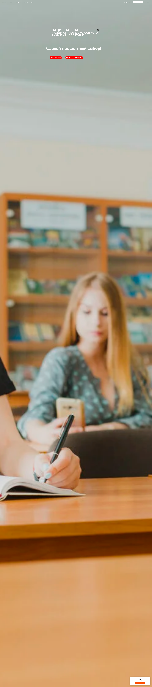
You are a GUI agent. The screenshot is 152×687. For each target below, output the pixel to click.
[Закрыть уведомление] (149, 678)
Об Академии (10, 2)
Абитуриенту (18, 2)
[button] (56, 57)
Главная (4, 2)
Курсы (31, 2)
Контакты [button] (147, 2)
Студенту (26, 2)
